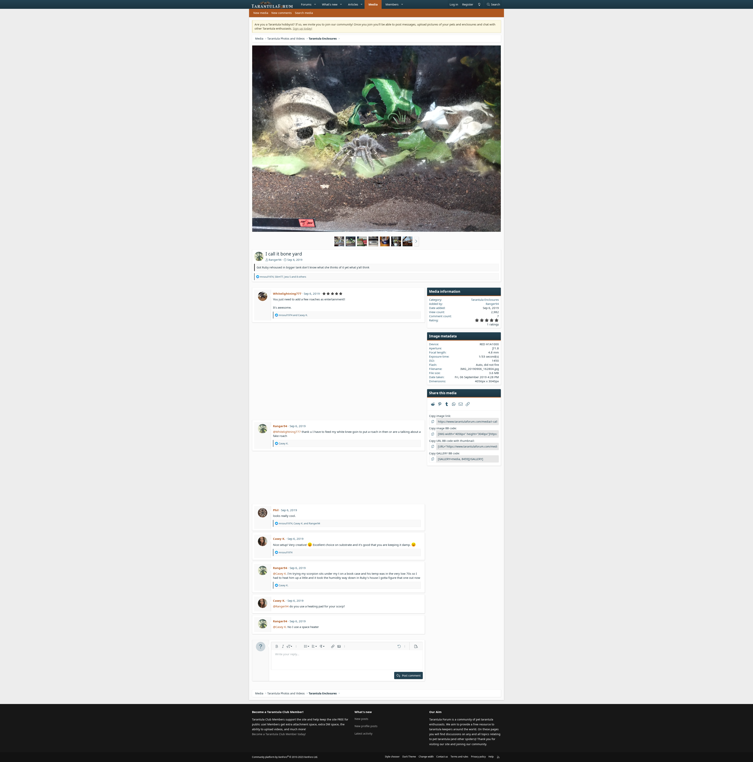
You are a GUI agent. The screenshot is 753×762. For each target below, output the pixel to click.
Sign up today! (302, 28)
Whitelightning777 (287, 293)
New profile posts (366, 726)
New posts (361, 719)
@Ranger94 (281, 606)
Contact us (442, 756)
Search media (304, 13)
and (293, 315)
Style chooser (392, 756)
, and (299, 523)
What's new (329, 4)
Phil (276, 510)
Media (373, 4)
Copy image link (439, 416)
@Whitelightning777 (287, 432)
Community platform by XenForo (285, 757)
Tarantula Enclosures (485, 300)
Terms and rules (459, 756)
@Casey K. (280, 573)
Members (392, 4)
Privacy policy (478, 756)
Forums (306, 4)
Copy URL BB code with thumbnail (451, 441)
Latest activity (363, 733)
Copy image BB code (442, 428)
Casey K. (279, 539)
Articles (353, 4)
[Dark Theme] (479, 4)
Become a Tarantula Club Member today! (279, 734)
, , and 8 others (283, 276)
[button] (315, 4)
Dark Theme (409, 756)
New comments (281, 13)
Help (491, 756)
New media (260, 13)
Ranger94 (275, 260)
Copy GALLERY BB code (444, 453)
